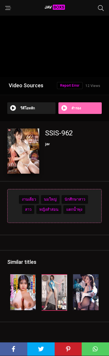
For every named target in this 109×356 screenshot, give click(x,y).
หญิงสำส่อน (48, 209)
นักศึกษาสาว (75, 199)
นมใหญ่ (50, 199)
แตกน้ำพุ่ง (74, 209)
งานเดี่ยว (29, 199)
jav (47, 144)
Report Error (69, 85)
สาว (28, 209)
